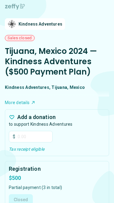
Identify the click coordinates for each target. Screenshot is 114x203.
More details (17, 102)
